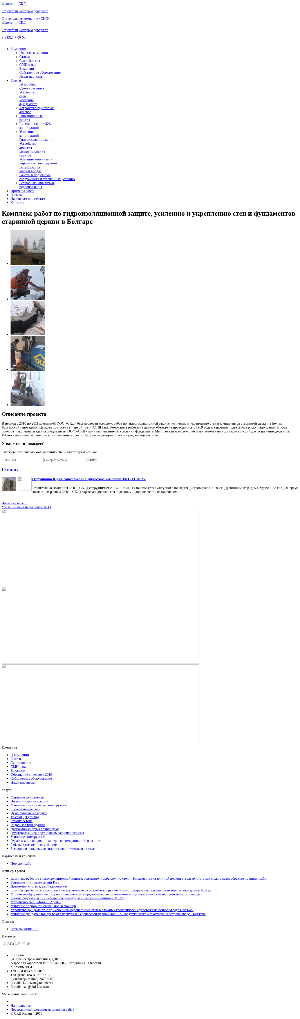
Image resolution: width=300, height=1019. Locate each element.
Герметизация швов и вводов (30, 169)
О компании (20, 755)
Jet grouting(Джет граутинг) (31, 86)
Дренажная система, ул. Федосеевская (39, 886)
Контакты (18, 203)
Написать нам (21, 1005)
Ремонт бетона (22, 821)
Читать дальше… (14, 503)
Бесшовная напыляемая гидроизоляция (36, 185)
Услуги (16, 80)
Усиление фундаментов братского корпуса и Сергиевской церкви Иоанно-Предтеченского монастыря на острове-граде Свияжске (108, 914)
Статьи (24, 57)
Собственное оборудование (40, 72)
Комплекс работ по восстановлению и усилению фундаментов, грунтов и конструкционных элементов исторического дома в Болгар (111, 890)
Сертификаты (29, 60)
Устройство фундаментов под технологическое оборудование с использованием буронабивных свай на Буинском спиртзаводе (106, 894)
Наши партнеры (31, 76)
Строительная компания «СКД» (26, 18)
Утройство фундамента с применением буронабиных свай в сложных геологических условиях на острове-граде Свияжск (102, 910)
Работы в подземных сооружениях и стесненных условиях (47, 177)
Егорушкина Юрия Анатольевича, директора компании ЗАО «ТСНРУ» (89, 479)
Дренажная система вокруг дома (35, 829)
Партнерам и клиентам (28, 199)
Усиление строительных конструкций (39, 805)
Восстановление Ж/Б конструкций (35, 126)
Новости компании (33, 53)
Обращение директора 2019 (31, 774)
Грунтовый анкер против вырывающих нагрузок (47, 833)
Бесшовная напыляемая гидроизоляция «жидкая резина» (53, 848)
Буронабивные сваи (25, 809)
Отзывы (17, 195)
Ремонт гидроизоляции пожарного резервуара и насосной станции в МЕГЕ (67, 898)
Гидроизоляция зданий (36, 139)
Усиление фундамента (28, 102)
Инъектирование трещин (29, 801)
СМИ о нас (27, 64)
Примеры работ (22, 191)
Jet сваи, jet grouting (25, 817)
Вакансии (26, 68)
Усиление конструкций (29, 133)
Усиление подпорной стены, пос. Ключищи (43, 906)
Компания (18, 49)
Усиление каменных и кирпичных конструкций (38, 161)
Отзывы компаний (24, 929)
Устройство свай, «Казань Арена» (36, 902)
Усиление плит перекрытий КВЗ (26, 507)
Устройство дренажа (27, 145)
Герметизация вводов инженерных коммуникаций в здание (55, 841)
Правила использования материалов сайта (42, 1009)
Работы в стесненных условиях (34, 844)
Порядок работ (22, 863)
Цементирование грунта (29, 813)
